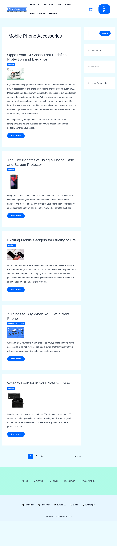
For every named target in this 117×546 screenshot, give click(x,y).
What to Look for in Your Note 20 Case (38, 406)
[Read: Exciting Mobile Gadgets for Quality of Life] (15, 267)
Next (77, 481)
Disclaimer (69, 506)
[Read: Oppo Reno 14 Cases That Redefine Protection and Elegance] (15, 74)
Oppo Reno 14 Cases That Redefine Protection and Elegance (40, 57)
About (23, 506)
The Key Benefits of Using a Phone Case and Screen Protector (40, 166)
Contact (53, 506)
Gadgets (11, 258)
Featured (20, 340)
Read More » (15, 140)
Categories (96, 50)
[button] (92, 9)
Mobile (11, 64)
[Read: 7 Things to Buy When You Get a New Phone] (15, 349)
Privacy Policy (89, 506)
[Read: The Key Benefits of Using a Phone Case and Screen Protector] (15, 186)
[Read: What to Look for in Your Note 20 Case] (15, 426)
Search (104, 33)
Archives (95, 66)
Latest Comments (99, 83)
